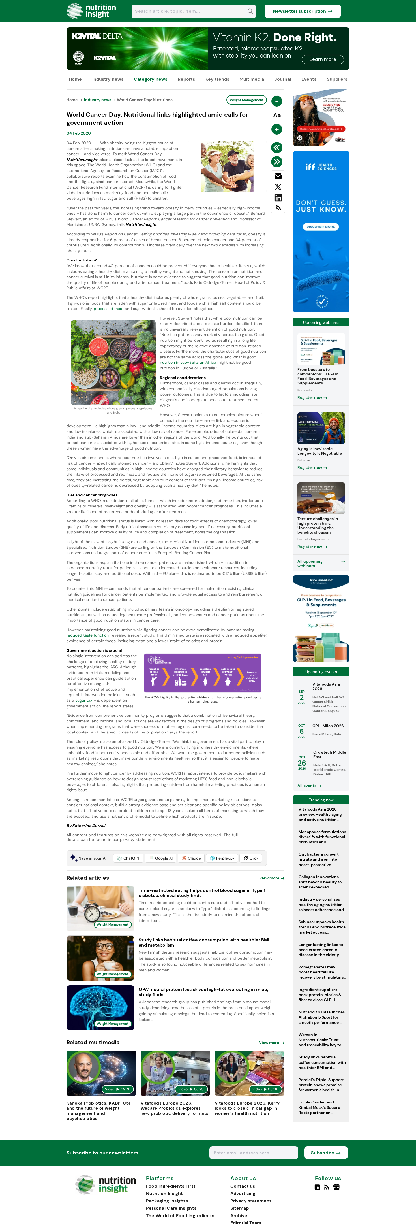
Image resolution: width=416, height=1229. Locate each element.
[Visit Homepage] (91, 20)
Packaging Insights (167, 1201)
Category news (150, 79)
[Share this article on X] (278, 188)
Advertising (242, 1193)
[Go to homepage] (105, 1193)
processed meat (109, 308)
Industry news (107, 79)
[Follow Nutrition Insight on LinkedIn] (317, 1189)
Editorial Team (245, 1223)
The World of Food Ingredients (180, 1215)
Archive (238, 1215)
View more (269, 878)
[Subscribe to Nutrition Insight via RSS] (278, 210)
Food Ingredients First (171, 1186)
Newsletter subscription (299, 11)
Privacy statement (250, 1201)
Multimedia (251, 79)
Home (75, 79)
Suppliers (337, 79)
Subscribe (322, 1152)
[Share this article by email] (278, 177)
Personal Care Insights (171, 1208)
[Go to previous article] (277, 147)
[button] (128, 858)
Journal (283, 79)
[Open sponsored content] (208, 68)
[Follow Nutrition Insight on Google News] (337, 1189)
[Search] (250, 12)
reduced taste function (88, 635)
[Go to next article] (277, 161)
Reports (186, 79)
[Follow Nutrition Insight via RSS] (327, 1189)
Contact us (242, 1186)
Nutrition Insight (164, 1193)
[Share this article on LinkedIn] (278, 199)
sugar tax (83, 700)
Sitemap (239, 1208)
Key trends (217, 79)
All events (306, 785)
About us (243, 1178)
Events (308, 79)
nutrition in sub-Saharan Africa (188, 362)
